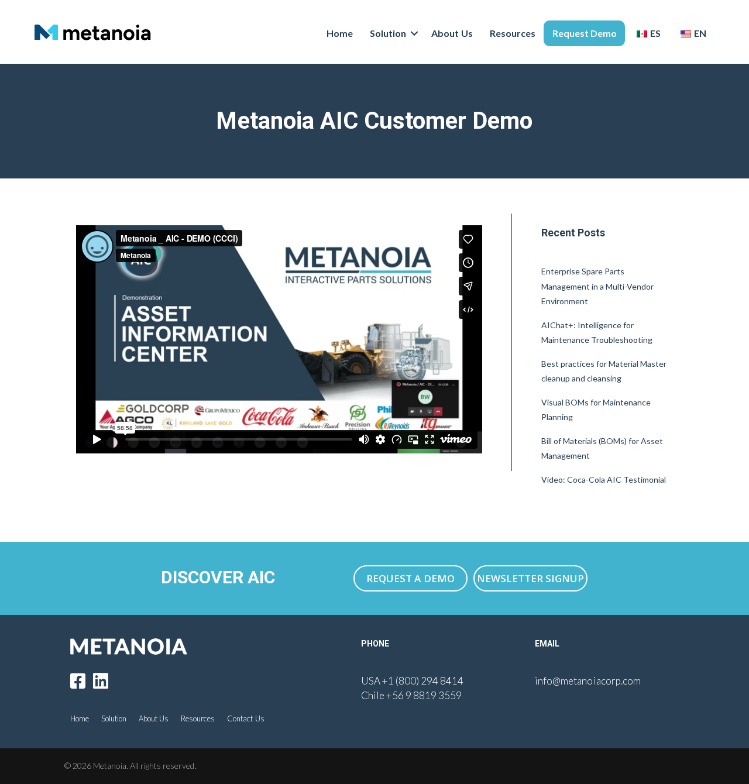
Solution (388, 33)
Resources (512, 33)
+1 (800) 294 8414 (422, 681)
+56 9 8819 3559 (424, 695)
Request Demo (584, 33)
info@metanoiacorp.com (587, 681)
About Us (451, 33)
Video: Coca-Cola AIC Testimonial (603, 479)
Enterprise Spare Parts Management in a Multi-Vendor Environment (597, 286)
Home (340, 33)
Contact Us (245, 718)
